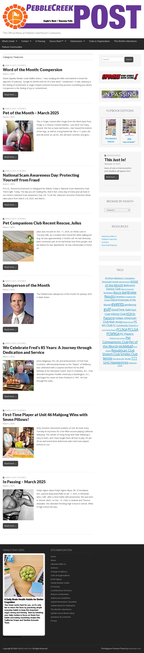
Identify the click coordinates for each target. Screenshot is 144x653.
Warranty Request (109, 245)
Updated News (114, 155)
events (117, 304)
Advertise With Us (109, 236)
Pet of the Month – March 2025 (31, 112)
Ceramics (120, 296)
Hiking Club (118, 314)
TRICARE (127, 359)
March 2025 (10, 65)
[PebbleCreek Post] (72, 15)
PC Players (127, 334)
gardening (130, 304)
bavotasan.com (134, 648)
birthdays (108, 292)
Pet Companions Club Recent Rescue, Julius (42, 223)
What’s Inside (8, 41)
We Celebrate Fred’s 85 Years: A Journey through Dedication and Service (47, 350)
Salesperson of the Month (26, 285)
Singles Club (129, 354)
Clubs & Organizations (99, 41)
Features (21, 65)
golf (107, 309)
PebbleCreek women (117, 338)
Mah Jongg (115, 321)
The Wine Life (118, 359)
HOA (129, 314)
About (53, 560)
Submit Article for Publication (63, 605)
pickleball (126, 346)
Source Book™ (56, 41)
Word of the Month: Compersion (32, 69)
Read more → (10, 94)
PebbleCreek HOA (109, 239)
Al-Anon (109, 278)
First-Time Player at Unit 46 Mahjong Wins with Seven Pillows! (45, 417)
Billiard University (127, 289)
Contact (25, 41)
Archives (105, 242)
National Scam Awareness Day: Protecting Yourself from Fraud (41, 177)
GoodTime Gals (121, 309)
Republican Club (123, 350)
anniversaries (124, 282)
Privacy (54, 620)
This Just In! (115, 159)
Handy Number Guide (60, 583)
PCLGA (133, 329)
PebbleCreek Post (24, 648)
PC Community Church (124, 325)
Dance (114, 299)
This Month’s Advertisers (125, 41)
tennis (107, 358)
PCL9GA (121, 329)
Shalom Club (111, 354)
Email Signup (56, 579)
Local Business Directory (61, 590)
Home (53, 556)
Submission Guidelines (60, 598)
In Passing (40, 41)
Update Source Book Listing (62, 613)
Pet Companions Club (116, 339)
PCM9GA (113, 333)
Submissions (76, 41)
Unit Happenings (115, 362)
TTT (134, 358)
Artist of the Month (121, 283)
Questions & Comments (61, 617)
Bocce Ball (120, 292)
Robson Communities (12, 47)
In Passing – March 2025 (24, 481)
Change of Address (59, 571)
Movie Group (128, 322)
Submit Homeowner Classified (63, 602)
